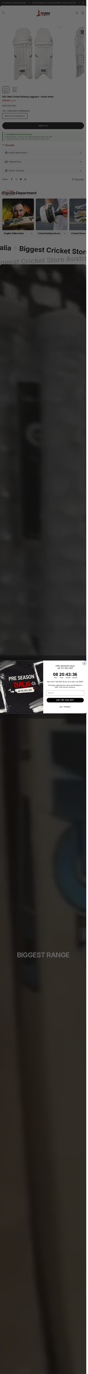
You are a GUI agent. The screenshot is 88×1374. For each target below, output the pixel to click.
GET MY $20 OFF (65, 700)
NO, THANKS (65, 707)
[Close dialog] (84, 663)
